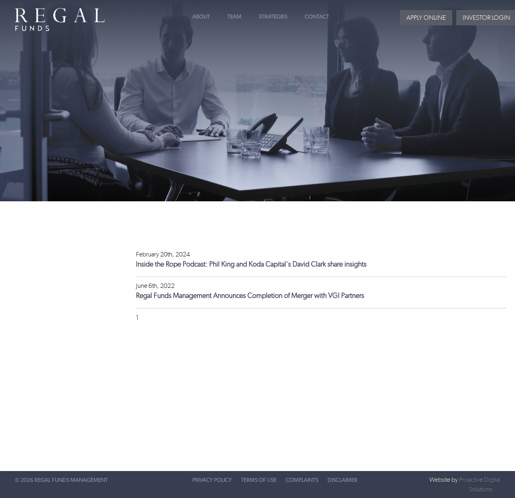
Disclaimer (342, 480)
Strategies (273, 17)
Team (234, 17)
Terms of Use (258, 480)
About (201, 17)
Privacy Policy (212, 480)
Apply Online (426, 17)
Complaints (302, 480)
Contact (317, 17)
